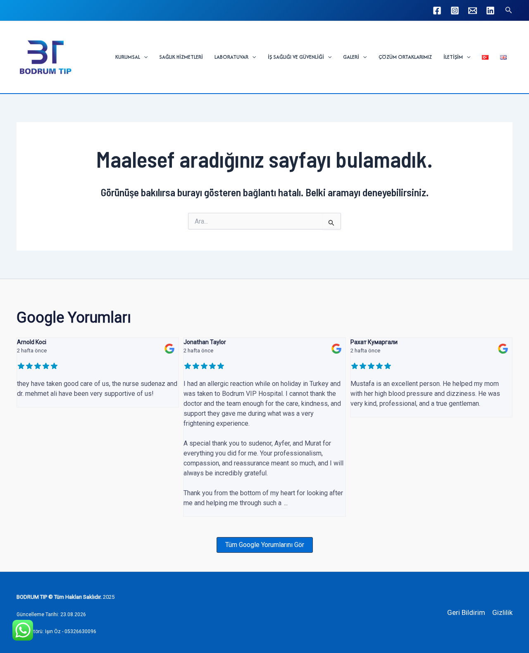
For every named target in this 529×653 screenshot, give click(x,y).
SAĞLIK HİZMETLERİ (181, 57)
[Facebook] (437, 10)
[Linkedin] (490, 10)
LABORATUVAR (231, 57)
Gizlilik (502, 612)
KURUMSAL (127, 57)
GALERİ (351, 57)
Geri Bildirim (466, 612)
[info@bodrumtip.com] (472, 10)
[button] (508, 10)
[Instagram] (454, 10)
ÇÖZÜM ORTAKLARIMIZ (405, 57)
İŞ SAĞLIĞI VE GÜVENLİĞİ (296, 57)
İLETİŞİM (453, 57)
